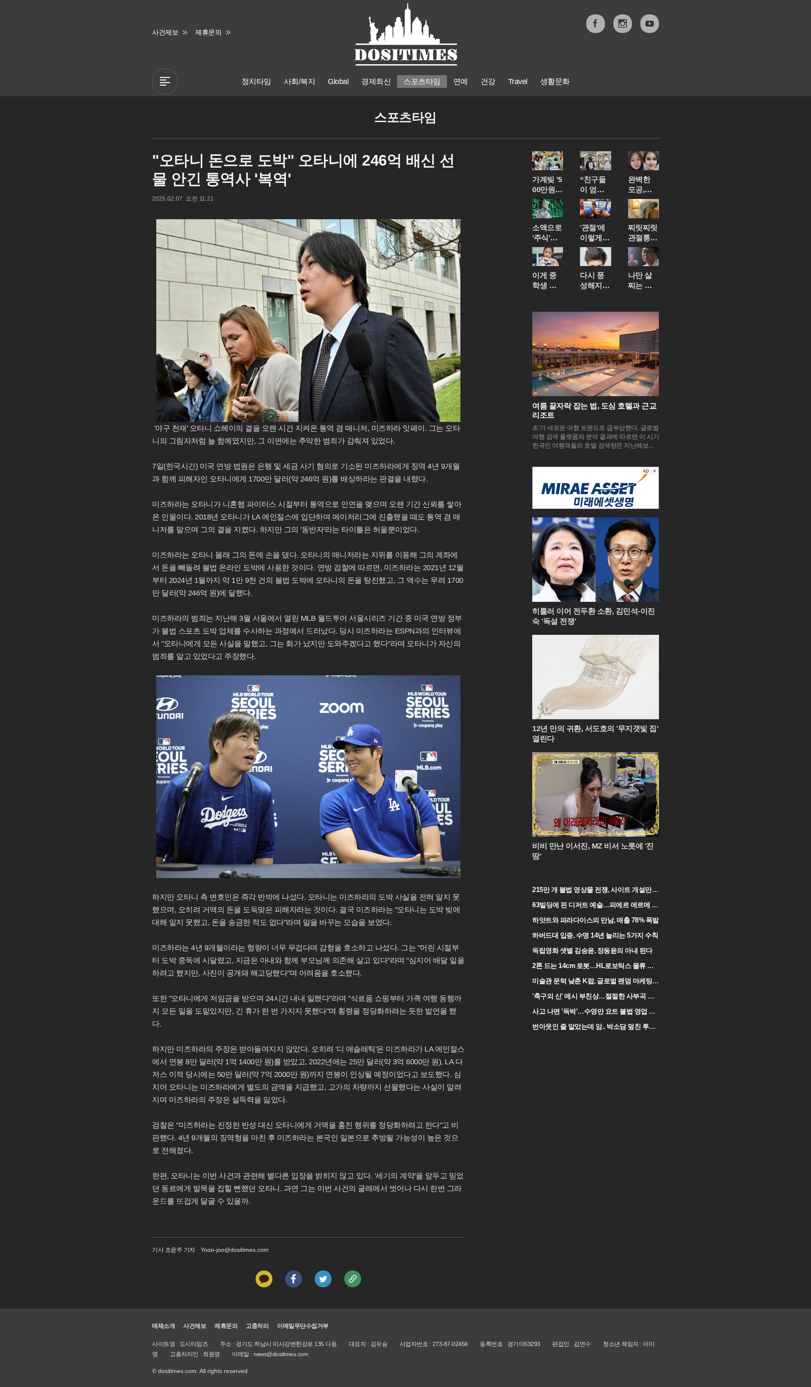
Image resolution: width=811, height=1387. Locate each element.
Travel (518, 81)
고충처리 (257, 1325)
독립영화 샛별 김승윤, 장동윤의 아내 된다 (592, 950)
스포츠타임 (422, 81)
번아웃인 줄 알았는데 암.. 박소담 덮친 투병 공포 (594, 1027)
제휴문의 (208, 32)
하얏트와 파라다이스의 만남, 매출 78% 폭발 (595, 920)
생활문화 (555, 81)
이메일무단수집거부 (303, 1325)
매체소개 (163, 1325)
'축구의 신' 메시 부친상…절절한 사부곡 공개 (593, 997)
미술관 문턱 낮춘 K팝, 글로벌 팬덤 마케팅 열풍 (592, 981)
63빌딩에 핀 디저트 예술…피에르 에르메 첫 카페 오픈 (595, 905)
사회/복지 (300, 81)
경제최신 (376, 81)
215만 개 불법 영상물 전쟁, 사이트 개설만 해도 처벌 (592, 890)
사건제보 (165, 32)
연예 (460, 81)
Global (338, 81)
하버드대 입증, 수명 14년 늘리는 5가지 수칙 (595, 935)
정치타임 (256, 81)
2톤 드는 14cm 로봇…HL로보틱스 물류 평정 (593, 966)
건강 (488, 81)
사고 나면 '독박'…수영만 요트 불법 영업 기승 (594, 1012)
